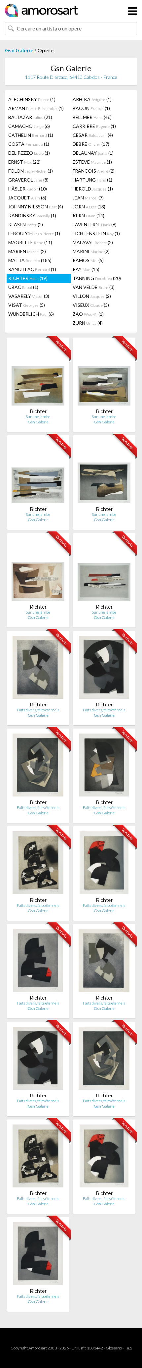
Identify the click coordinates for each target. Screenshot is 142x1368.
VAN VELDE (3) (94, 287)
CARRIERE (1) (94, 126)
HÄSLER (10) (27, 189)
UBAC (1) (23, 287)
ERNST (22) (24, 162)
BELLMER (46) (92, 117)
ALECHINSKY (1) (31, 99)
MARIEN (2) (27, 251)
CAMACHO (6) (29, 126)
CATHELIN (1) (30, 135)
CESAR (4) (93, 135)
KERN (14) (88, 215)
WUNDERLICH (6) (31, 314)
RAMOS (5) (88, 260)
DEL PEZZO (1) (29, 153)
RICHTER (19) (28, 278)
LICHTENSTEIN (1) (96, 233)
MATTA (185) (30, 260)
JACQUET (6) (27, 197)
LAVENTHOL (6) (95, 224)
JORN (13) (89, 206)
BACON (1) (91, 108)
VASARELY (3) (28, 296)
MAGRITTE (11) (30, 242)
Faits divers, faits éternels (38, 709)
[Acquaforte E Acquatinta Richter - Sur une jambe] (38, 375)
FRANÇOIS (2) (94, 171)
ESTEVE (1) (92, 162)
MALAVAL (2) (93, 242)
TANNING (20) (97, 278)
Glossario (114, 1347)
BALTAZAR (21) (30, 117)
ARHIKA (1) (92, 99)
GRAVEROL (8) (28, 180)
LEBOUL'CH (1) (34, 233)
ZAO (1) (88, 314)
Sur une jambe (38, 416)
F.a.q (128, 1347)
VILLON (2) (92, 296)
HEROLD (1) (93, 189)
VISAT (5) (26, 305)
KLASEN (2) (25, 224)
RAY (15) (86, 269)
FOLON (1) (30, 171)
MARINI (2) (91, 251)
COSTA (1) (28, 144)
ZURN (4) (88, 323)
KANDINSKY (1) (32, 215)
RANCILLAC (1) (32, 269)
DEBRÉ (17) (91, 144)
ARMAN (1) (36, 108)
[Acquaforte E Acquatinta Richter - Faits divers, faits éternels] (38, 669)
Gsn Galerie (19, 50)
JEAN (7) (88, 197)
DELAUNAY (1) (93, 153)
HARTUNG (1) (92, 180)
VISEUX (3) (91, 305)
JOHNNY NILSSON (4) (35, 206)
